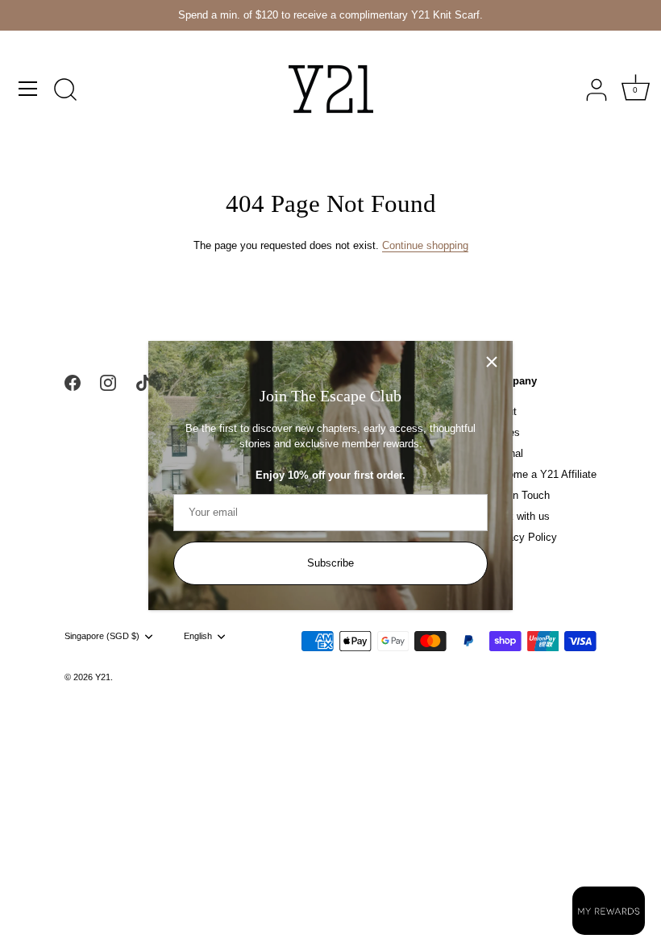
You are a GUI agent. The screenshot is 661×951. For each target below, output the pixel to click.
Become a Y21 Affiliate (543, 474)
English (198, 636)
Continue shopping (425, 245)
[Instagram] (108, 382)
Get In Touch (519, 495)
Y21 (102, 677)
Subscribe (330, 563)
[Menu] (28, 88)
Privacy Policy (523, 537)
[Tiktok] (143, 382)
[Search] (65, 91)
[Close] (491, 362)
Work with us (519, 516)
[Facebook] (72, 382)
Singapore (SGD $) (101, 636)
